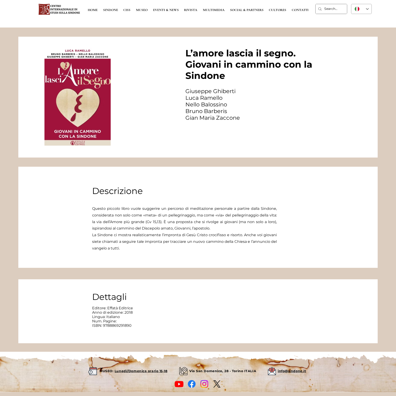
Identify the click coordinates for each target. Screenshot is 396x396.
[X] (217, 384)
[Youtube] (179, 384)
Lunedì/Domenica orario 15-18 (141, 371)
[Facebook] (192, 384)
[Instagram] (204, 384)
